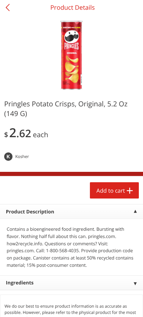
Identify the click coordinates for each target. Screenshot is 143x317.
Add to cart (110, 190)
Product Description (30, 212)
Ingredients (20, 283)
